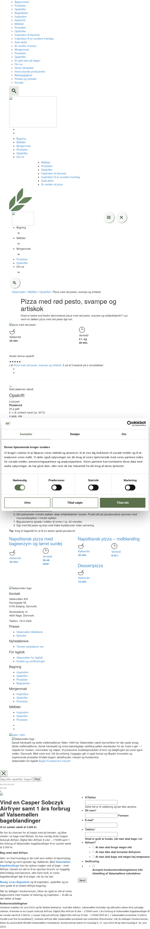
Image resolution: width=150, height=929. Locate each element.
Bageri (42, 761)
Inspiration (21, 16)
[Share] (5, 784)
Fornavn (123, 815)
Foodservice (54, 761)
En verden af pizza (25, 46)
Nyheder (21, 635)
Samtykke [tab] (26, 434)
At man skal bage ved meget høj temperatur (122, 856)
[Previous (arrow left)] (1, 788)
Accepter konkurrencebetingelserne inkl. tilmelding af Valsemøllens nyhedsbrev (117, 871)
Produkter (20, 5)
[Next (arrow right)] (5, 788)
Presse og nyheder (26, 79)
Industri (66, 761)
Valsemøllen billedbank (29, 632)
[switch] (56, 487)
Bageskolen (21, 13)
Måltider (19, 24)
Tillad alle (123, 502)
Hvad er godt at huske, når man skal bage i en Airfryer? (113, 840)
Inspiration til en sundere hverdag (34, 38)
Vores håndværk (24, 68)
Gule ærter (21, 42)
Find (37, 779)
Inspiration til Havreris (27, 35)
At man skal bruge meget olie (113, 847)
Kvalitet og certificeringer (30, 661)
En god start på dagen (27, 60)
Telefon (90, 829)
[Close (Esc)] (1, 784)
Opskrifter (20, 9)
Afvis (27, 502)
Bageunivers (22, 2)
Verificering (92, 861)
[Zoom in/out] (12, 784)
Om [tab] (124, 434)
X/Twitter (90, 797)
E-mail (89, 820)
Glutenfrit (20, 20)
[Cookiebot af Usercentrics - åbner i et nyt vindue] (130, 423)
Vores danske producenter (30, 71)
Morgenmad (22, 49)
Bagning (21, 138)
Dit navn (90, 810)
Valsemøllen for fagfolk (29, 657)
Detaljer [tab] (75, 434)
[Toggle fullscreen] (8, 784)
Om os (18, 64)
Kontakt (19, 82)
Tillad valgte (75, 502)
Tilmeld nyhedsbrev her (30, 646)
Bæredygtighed (23, 75)
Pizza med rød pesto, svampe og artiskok (37, 365)
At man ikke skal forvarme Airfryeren (118, 852)
